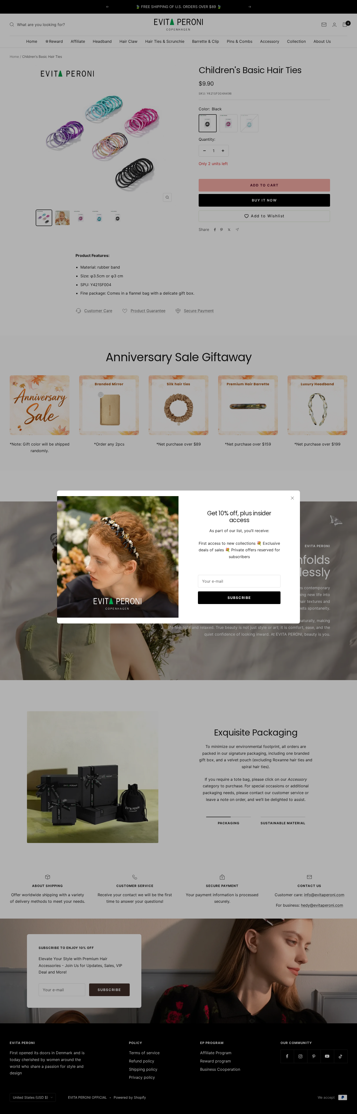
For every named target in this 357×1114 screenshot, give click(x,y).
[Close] (292, 498)
